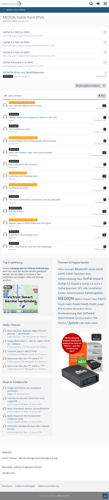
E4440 (69, 273)
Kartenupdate (94, 293)
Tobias (10, 394)
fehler (88, 273)
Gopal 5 (98, 279)
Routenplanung (67, 313)
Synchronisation (84, 318)
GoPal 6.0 (87, 283)
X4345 (87, 323)
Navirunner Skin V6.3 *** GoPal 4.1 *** (26, 366)
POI (60, 308)
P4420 (61, 304)
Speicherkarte (66, 318)
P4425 (68, 304)
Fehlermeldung (67, 279)
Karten (62, 293)
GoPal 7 (98, 283)
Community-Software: (54, 496)
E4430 (61, 273)
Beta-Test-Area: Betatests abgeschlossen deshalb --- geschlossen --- (26, 332)
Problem (67, 308)
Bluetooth (81, 269)
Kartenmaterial (75, 293)
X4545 (94, 323)
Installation (95, 288)
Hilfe (85, 288)
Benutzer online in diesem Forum (22, 467)
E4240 (99, 269)
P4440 (76, 304)
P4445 (84, 304)
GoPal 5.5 (64, 283)
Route (88, 308)
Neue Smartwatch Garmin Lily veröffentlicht (28, 408)
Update (72, 322)
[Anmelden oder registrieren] (98, 3)
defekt (92, 269)
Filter (103, 95)
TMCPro (62, 323)
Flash (79, 279)
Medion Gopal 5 (83, 299)
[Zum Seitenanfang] (105, 496)
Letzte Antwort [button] (15, 95)
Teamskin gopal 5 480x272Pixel (22, 351)
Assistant (69, 269)
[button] (105, 3)
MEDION (66, 298)
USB (81, 323)
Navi (94, 299)
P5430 (92, 304)
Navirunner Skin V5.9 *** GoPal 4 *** (25, 358)
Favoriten (79, 273)
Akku (61, 269)
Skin (79, 313)
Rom (82, 308)
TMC (95, 318)
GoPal (87, 278)
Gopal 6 (76, 283)
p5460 (100, 304)
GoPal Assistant (67, 288)
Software (89, 313)
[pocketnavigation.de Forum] (11, 3)
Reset (76, 308)
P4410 (102, 299)
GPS (79, 288)
